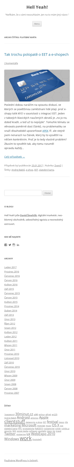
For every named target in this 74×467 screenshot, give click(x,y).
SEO (14, 431)
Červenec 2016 (12, 276)
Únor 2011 (9, 349)
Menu (37, 23)
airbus (42, 414)
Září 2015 (9, 289)
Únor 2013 (9, 319)
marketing (12, 425)
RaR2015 (39, 428)
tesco (49, 431)
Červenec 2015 (12, 293)
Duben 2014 (10, 310)
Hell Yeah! (37, 7)
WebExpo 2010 (43, 433)
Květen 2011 (10, 340)
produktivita (28, 428)
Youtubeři (37, 439)
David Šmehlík (28, 215)
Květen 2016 (10, 284)
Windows (11, 439)
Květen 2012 (10, 332)
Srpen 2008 (10, 384)
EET (36, 169)
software (33, 431)
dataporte (30, 422)
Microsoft (29, 425)
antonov (34, 418)
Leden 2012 (10, 336)
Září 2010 (9, 362)
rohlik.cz (65, 428)
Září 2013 (9, 315)
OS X (55, 425)
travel (58, 431)
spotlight (42, 431)
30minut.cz (24, 414)
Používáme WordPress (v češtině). (21, 460)
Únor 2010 (9, 371)
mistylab (41, 425)
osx (61, 425)
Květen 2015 (10, 302)
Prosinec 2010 (11, 353)
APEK (45, 130)
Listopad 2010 (11, 358)
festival (52, 421)
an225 (54, 414)
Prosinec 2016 (11, 271)
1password (9, 414)
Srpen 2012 (10, 327)
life (66, 422)
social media (22, 431)
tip (54, 431)
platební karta (46, 169)
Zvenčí (57, 165)
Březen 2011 (10, 345)
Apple (43, 417)
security (8, 431)
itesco (61, 422)
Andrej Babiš (18, 169)
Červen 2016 (10, 280)
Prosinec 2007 (11, 392)
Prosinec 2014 (11, 306)
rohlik (58, 428)
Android (23, 417)
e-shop (29, 169)
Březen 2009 (10, 375)
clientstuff (14, 421)
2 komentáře (11, 63)
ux (28, 433)
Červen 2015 (10, 297)
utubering (21, 434)
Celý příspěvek (14, 156)
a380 (36, 414)
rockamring (49, 428)
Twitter (10, 433)
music (48, 425)
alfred (48, 414)
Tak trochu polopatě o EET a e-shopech (36, 54)
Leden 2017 (10, 267)
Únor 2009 (9, 379)
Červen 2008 (10, 388)
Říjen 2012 (9, 323)
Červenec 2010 (12, 366)
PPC (20, 428)
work (26, 438)
